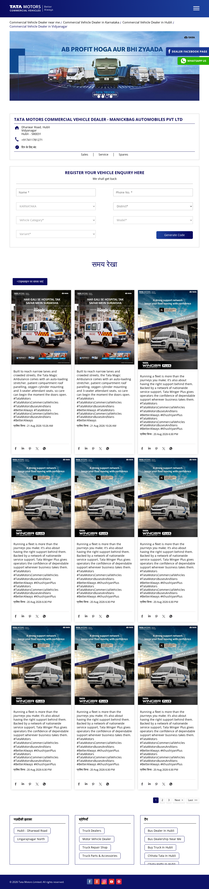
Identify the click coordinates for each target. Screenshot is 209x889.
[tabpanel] (104, 66)
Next (177, 800)
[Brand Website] (119, 882)
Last (190, 800)
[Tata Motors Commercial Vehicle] (31, 8)
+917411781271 (32, 140)
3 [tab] (107, 96)
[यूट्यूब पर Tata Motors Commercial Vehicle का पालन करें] (112, 882)
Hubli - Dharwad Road (32, 831)
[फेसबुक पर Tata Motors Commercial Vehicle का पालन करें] (90, 882)
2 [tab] (102, 96)
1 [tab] (98, 96)
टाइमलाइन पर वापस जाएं (30, 281)
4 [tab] (111, 96)
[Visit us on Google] (97, 882)
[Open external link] (187, 55)
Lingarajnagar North (31, 839)
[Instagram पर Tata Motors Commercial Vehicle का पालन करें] (104, 882)
